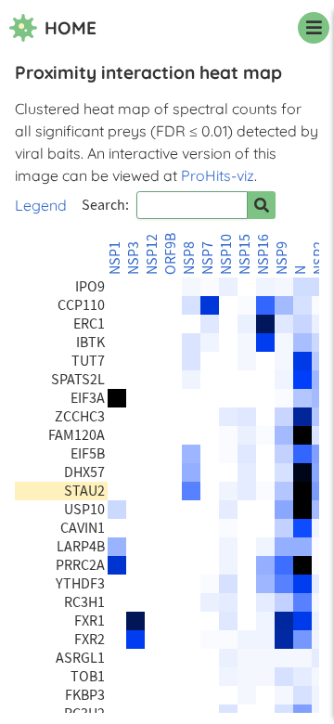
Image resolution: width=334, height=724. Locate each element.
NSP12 (152, 254)
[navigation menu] (313, 28)
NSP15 (245, 254)
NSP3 (133, 258)
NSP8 (189, 258)
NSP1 (115, 258)
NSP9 (282, 258)
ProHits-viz (217, 175)
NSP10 (226, 254)
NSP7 (208, 258)
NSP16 (263, 254)
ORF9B (170, 254)
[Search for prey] (262, 205)
